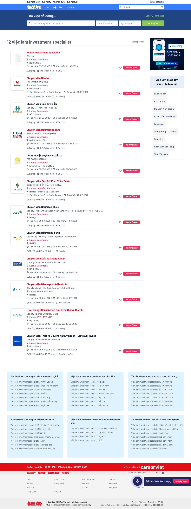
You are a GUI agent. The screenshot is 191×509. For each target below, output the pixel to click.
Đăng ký (149, 15)
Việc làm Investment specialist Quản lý (27, 440)
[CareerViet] (152, 467)
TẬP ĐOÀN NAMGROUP (37, 81)
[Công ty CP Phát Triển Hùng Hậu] (17, 109)
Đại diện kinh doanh (164, 108)
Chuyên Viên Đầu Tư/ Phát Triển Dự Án (48, 181)
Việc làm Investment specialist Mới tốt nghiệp (30, 429)
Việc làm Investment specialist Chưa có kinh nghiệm (154, 429)
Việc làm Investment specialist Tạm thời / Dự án (92, 432)
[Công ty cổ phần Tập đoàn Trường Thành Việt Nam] (17, 290)
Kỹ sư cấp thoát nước (164, 116)
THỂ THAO (113, 479)
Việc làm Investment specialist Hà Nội (88, 381)
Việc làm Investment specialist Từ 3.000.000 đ (151, 381)
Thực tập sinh (161, 154)
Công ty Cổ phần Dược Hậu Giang (42, 313)
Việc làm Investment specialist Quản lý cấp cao (31, 444)
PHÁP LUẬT (31, 492)
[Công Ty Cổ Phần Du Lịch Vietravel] (17, 341)
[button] (120, 68)
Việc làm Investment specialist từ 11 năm (149, 448)
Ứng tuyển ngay (132, 68)
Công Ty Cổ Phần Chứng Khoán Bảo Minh (46, 262)
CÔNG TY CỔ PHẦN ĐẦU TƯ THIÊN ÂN (44, 184)
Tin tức (47, 7)
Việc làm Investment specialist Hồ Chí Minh (90, 385)
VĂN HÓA (85, 483)
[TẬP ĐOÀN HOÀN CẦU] (17, 161)
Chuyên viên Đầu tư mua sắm (43, 129)
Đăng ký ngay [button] (181, 481)
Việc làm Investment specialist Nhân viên (28, 433)
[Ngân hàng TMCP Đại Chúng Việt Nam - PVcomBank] (17, 238)
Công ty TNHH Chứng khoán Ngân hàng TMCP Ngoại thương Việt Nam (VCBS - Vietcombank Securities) (64, 210)
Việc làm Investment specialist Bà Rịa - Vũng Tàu (93, 393)
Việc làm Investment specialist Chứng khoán (30, 405)
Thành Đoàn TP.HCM (156, 502)
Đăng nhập (159, 15)
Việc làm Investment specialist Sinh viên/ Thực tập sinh (35, 425)
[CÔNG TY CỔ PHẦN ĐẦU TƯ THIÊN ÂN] (17, 186)
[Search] (162, 7)
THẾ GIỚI (30, 487)
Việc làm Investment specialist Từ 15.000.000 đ (152, 397)
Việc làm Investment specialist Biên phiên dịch (31, 397)
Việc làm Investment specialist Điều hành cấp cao (32, 448)
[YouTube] (163, 472)
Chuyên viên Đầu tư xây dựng (43, 232)
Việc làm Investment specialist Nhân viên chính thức (94, 428)
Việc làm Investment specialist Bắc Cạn (88, 401)
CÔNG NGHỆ (59, 483)
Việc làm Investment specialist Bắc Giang (89, 405)
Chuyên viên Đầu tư (38, 78)
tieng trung (160, 131)
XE (55, 487)
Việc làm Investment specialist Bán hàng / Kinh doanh (34, 385)
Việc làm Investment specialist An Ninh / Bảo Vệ (31, 381)
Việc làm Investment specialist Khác (87, 440)
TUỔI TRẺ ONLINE (33, 2)
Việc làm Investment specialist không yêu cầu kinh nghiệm (157, 425)
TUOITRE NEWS (59, 2)
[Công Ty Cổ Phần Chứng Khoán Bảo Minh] (17, 264)
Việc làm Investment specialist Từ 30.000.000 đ (152, 405)
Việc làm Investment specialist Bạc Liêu (89, 397)
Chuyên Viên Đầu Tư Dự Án (42, 103)
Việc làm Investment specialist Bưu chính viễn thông (33, 401)
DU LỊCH (57, 492)
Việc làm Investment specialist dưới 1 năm (149, 433)
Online (173, 131)
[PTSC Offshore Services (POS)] (17, 135)
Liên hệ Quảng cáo (108, 505)
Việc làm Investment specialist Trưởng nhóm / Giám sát (34, 437)
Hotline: (154, 505)
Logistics (158, 139)
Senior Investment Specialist (43, 52)
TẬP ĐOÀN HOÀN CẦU (37, 159)
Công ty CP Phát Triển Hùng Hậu (42, 107)
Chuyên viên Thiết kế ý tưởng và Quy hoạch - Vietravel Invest (61, 335)
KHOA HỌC (113, 483)
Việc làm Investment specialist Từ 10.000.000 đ (152, 393)
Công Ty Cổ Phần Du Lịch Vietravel (43, 339)
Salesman (159, 124)
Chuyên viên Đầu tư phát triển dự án (47, 284)
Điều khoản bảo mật (125, 505)
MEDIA (29, 479)
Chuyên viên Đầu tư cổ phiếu (43, 206)
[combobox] (61, 23)
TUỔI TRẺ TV (46, 2)
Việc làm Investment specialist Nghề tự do (89, 436)
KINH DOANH (59, 479)
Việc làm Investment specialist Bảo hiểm (28, 393)
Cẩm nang (69, 7)
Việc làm (57, 7)
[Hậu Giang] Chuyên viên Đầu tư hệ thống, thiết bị (55, 309)
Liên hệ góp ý (139, 505)
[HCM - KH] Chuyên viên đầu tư (44, 155)
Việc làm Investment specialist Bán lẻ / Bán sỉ (30, 389)
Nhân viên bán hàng (164, 146)
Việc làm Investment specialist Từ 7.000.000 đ (151, 389)
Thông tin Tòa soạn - (140, 502)
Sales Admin (160, 93)
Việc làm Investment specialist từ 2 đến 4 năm (151, 437)
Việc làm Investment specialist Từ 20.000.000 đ (152, 401)
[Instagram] (157, 472)
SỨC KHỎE (113, 487)
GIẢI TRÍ (85, 487)
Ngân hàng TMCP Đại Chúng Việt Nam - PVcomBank (51, 236)
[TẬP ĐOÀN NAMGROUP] (17, 83)
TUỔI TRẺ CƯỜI (72, 2)
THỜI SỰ (30, 483)
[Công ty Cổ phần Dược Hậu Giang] (17, 315)
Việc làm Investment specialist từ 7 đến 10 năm (152, 444)
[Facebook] (150, 472)
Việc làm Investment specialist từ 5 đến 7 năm (151, 440)
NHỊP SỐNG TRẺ (88, 479)
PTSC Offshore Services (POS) (41, 133)
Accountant (160, 101)
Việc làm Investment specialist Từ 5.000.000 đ (151, 385)
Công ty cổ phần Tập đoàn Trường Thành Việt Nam (51, 288)
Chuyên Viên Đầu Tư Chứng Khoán (46, 258)
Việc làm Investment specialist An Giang (89, 389)
